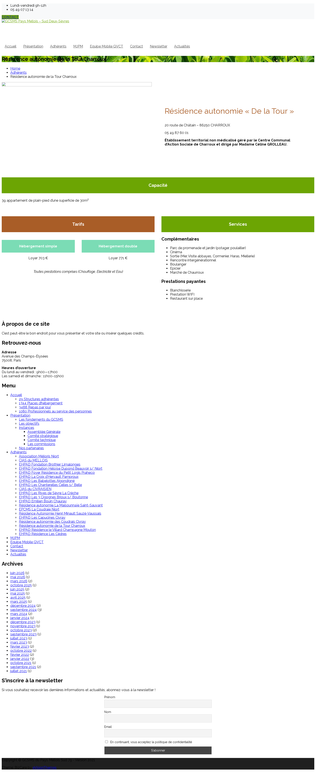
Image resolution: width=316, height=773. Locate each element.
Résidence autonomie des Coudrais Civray (52, 522)
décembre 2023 (22, 622)
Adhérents (58, 46)
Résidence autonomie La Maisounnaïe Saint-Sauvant (61, 505)
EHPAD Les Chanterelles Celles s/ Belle (50, 485)
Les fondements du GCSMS (41, 419)
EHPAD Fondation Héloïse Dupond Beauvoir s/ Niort (60, 468)
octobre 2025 (21, 585)
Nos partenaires (31, 448)
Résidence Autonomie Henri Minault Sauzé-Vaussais (60, 513)
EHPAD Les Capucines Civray (42, 517)
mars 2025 (18, 602)
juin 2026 (17, 573)
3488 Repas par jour (35, 407)
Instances (26, 428)
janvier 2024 (19, 618)
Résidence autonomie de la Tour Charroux (52, 526)
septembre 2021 (23, 667)
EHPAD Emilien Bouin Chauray (43, 501)
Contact (136, 46)
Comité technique (42, 440)
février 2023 (19, 646)
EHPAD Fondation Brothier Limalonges (49, 464)
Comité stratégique (43, 436)
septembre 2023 (23, 634)
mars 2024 (18, 614)
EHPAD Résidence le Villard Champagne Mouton (57, 530)
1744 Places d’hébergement (41, 403)
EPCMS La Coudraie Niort (39, 509)
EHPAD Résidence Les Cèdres (43, 534)
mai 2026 (17, 577)
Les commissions (41, 444)
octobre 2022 (21, 651)
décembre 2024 (23, 606)
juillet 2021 (18, 671)
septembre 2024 (23, 610)
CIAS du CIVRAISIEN (35, 489)
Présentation (33, 46)
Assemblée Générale (44, 432)
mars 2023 (18, 642)
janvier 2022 (19, 659)
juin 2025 (17, 589)
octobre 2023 (21, 630)
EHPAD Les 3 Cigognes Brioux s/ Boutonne (53, 497)
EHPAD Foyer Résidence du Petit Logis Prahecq (57, 473)
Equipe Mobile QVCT (106, 46)
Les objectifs (29, 424)
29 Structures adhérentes (39, 399)
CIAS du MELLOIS (33, 460)
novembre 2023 (22, 626)
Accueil (10, 46)
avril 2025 (18, 597)
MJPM (78, 46)
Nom (107, 712)
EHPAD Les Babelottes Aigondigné (47, 481)
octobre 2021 (20, 663)
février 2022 (19, 655)
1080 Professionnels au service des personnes (55, 411)
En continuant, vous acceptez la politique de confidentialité (150, 742)
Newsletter (158, 46)
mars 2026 (18, 581)
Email (108, 727)
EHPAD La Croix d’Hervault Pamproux (48, 477)
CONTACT (10, 17)
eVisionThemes (45, 767)
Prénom (109, 697)
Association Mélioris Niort (39, 456)
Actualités (182, 46)
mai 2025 (17, 593)
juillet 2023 (18, 638)
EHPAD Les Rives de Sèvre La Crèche (48, 493)
